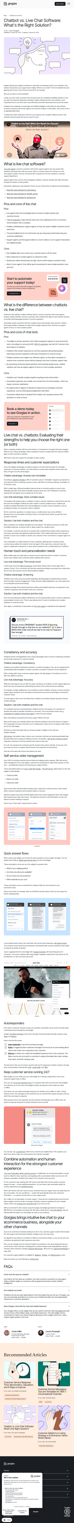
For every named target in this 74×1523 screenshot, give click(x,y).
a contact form (20, 1152)
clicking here (34, 1259)
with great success (60, 943)
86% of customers (26, 566)
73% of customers (14, 220)
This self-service (47, 769)
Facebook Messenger (35, 1249)
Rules (6, 1036)
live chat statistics (56, 1210)
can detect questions (17, 1034)
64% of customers (41, 344)
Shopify (44, 1255)
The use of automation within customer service (20, 1173)
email (29, 1067)
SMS (46, 1067)
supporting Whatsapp (60, 1249)
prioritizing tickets (27, 1187)
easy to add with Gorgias (32, 769)
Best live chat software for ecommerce (21, 190)
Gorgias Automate (39, 952)
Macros (13, 1036)
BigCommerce (56, 1255)
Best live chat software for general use (21, 198)
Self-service (8, 736)
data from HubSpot (19, 480)
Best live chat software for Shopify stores (22, 194)
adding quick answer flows (28, 860)
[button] (68, 4)
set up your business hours (22, 1083)
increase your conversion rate (27, 1204)
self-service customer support (57, 739)
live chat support (40, 606)
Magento (38, 1255)
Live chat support (10, 169)
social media (36, 1067)
